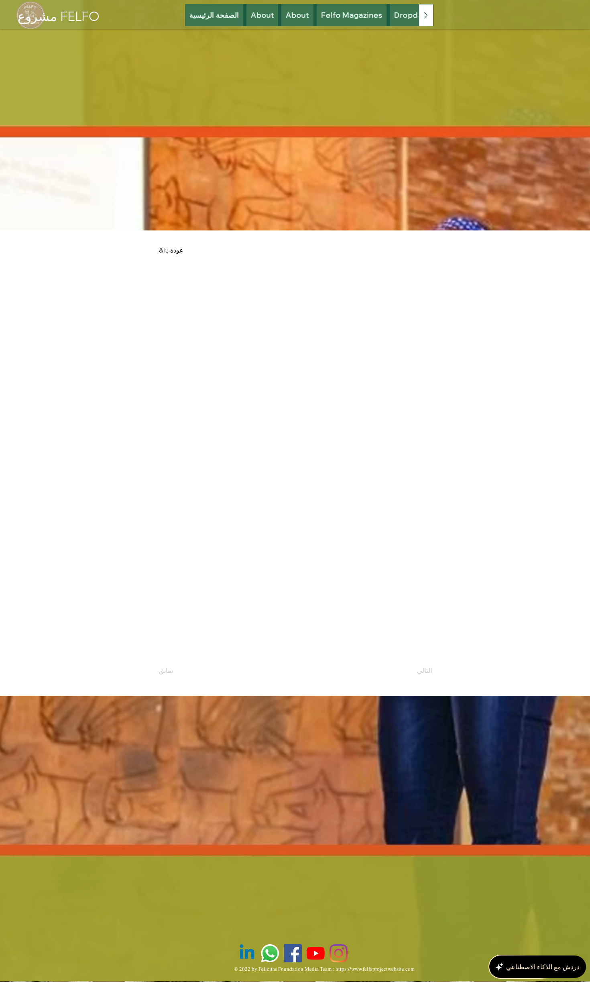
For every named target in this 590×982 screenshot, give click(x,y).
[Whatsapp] (270, 953)
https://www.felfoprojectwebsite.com (375, 968)
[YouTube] (316, 953)
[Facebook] (293, 953)
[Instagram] (339, 953)
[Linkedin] (247, 953)
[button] (352, 15)
